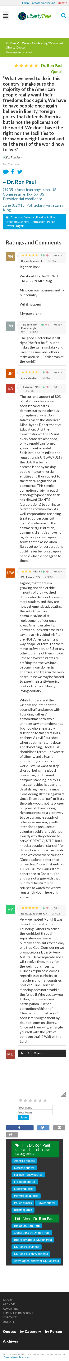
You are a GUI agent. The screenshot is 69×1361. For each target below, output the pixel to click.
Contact (10, 1317)
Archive (9, 1304)
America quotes (24, 1160)
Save (24, 1117)
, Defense (28, 217)
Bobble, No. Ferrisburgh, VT (29, 328)
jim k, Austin (29, 378)
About (8, 1300)
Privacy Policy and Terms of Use (16, 1357)
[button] (22, 1053)
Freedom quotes (24, 1181)
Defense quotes (24, 1167)
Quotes (9, 1331)
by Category (30, 1331)
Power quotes (46, 1202)
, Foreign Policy (45, 217)
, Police (50, 221)
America (16, 217)
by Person (53, 1331)
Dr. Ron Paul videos (26, 1246)
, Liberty (23, 221)
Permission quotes (26, 1195)
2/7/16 (56, 913)
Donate (62, 2)
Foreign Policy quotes (28, 1174)
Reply (59, 255)
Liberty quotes (23, 1188)
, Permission (37, 221)
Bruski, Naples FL (32, 261)
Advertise (10, 1308)
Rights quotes (23, 1209)
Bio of (27, 1225)
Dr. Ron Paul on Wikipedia (31, 1253)
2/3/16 (51, 261)
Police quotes (23, 1202)
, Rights (20, 226)
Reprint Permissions (18, 1313)
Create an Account (43, 2)
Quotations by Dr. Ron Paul (31, 1232)
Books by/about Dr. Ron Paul (33, 1239)
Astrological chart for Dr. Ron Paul (36, 1260)
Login (25, 2)
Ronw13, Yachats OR (34, 913)
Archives (10, 1341)
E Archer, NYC (31, 386)
